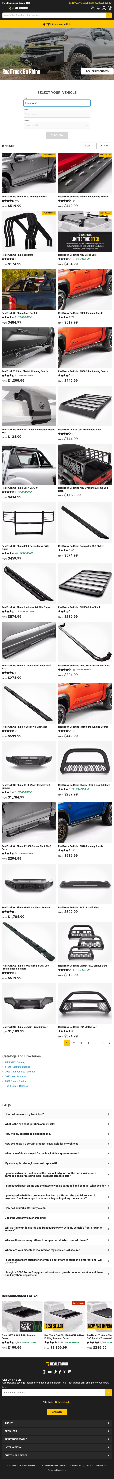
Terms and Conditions (57, 1470)
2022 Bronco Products (16, 1081)
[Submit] (108, 1392)
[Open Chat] (92, 8)
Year (25, 98)
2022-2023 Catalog (15, 1062)
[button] (57, 1114)
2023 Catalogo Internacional (20, 1071)
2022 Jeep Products (15, 1076)
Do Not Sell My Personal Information (53, 1465)
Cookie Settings (101, 1465)
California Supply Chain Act (82, 1465)
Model (26, 120)
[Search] (109, 15)
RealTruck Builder (103, 3)
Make (26, 109)
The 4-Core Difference (16, 1086)
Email (5, 1387)
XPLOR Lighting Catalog (17, 1066)
